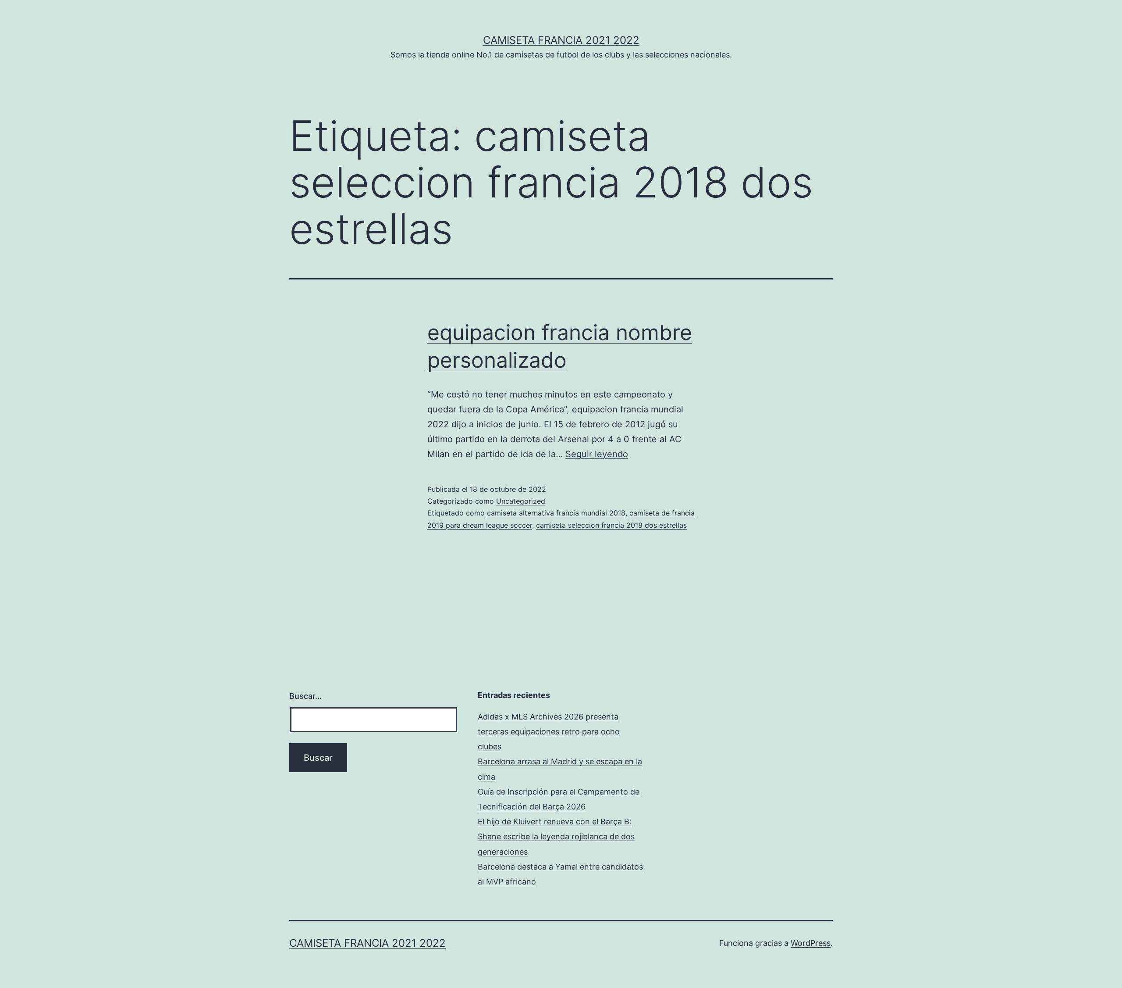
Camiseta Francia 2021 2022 (561, 40)
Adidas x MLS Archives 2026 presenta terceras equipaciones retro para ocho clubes (549, 731)
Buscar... (305, 696)
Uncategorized (520, 501)
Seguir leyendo (596, 454)
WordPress (811, 943)
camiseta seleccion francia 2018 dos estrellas (611, 525)
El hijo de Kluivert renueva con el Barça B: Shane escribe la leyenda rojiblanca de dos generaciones (556, 836)
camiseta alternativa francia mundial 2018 (556, 512)
